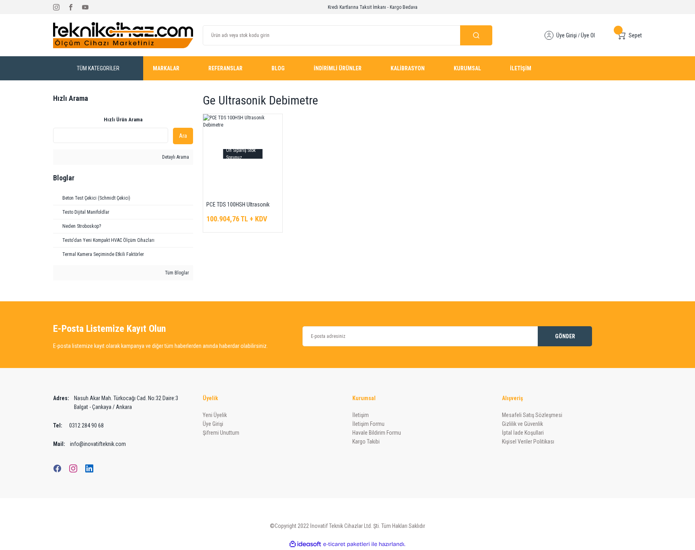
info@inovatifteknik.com (89, 444)
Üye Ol (588, 35)
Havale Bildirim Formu (376, 432)
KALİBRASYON (408, 68)
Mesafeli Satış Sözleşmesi (532, 415)
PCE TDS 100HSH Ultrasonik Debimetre (237, 205)
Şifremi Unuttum (221, 432)
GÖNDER (565, 336)
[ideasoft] (305, 544)
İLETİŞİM (520, 68)
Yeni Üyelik (215, 415)
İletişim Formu (368, 424)
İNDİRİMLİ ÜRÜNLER (338, 68)
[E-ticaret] (346, 544)
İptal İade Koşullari (523, 432)
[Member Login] (549, 35)
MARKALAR (166, 68)
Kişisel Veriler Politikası (528, 441)
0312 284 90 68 (78, 425)
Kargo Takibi (366, 441)
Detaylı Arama (175, 157)
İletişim (360, 415)
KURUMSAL (467, 68)
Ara (183, 136)
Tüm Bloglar (176, 273)
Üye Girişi (566, 35)
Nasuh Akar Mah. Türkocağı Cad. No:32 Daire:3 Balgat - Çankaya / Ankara (115, 402)
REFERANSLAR (225, 68)
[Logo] (123, 35)
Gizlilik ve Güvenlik (522, 424)
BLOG (278, 68)
